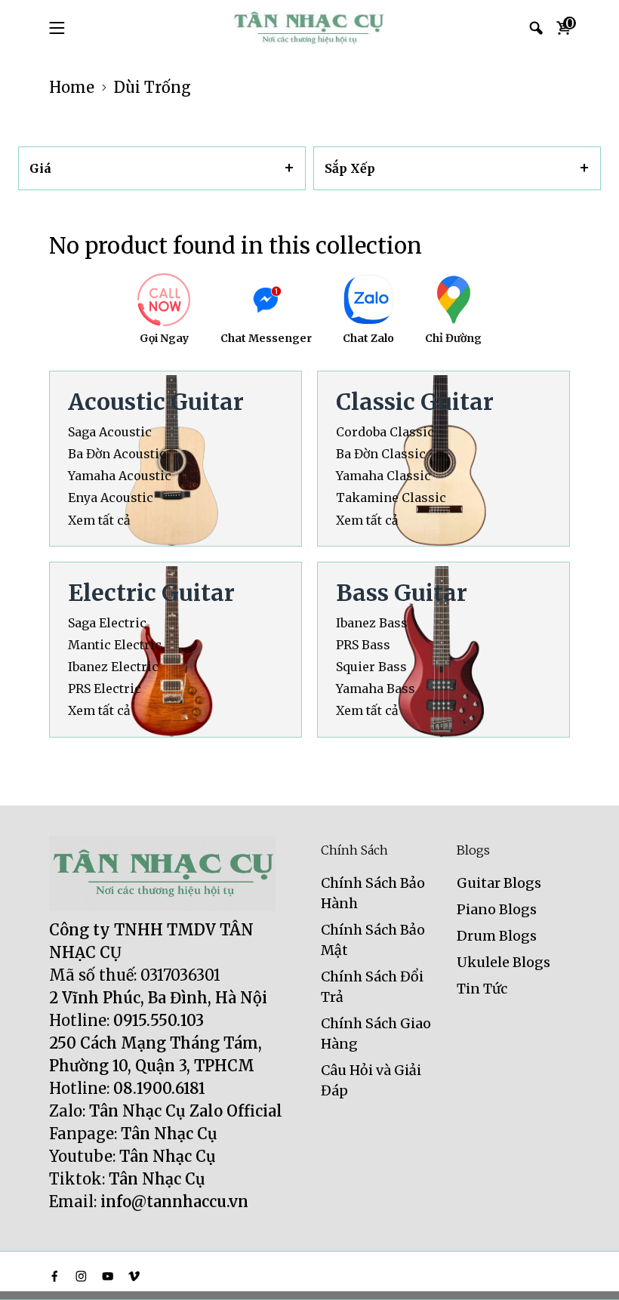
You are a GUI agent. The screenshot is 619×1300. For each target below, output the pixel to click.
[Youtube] (107, 1276)
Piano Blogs (497, 909)
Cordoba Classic (385, 432)
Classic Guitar (415, 401)
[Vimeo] (134, 1276)
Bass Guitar (401, 592)
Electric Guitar (151, 592)
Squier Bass (371, 667)
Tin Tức (482, 988)
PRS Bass (363, 645)
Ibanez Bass (372, 623)
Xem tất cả (99, 520)
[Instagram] (81, 1276)
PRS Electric (104, 689)
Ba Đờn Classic (381, 454)
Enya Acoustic (110, 498)
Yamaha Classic (383, 476)
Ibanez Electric (113, 667)
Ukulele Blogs (503, 962)
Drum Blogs (497, 935)
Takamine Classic (391, 498)
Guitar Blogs (499, 883)
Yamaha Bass (375, 689)
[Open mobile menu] (57, 28)
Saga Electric (107, 623)
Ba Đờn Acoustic (117, 454)
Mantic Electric (115, 645)
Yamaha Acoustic (119, 476)
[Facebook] (54, 1276)
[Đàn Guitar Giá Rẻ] (309, 28)
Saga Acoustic (110, 432)
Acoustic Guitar (156, 401)
